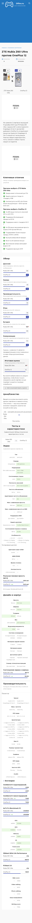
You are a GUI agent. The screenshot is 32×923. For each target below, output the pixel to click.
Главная (4, 47)
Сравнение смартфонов (14, 47)
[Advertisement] (16, 24)
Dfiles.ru (20, 3)
